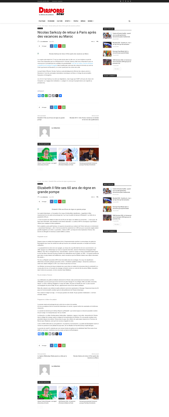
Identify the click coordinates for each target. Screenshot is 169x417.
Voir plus (116, 69)
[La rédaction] (38, 41)
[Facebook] (123, 1)
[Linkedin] (128, 1)
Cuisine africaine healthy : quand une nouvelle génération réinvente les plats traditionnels (122, 35)
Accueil (39, 26)
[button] (129, 21)
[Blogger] (121, 1)
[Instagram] (126, 1)
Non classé (45, 26)
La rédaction (44, 41)
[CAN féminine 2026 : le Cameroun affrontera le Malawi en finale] (68, 154)
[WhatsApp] (64, 46)
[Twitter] (130, 1)
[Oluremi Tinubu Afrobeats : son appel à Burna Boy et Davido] (47, 154)
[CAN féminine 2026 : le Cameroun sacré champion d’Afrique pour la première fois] (107, 62)
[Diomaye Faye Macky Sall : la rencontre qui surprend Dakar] (107, 53)
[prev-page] (38, 169)
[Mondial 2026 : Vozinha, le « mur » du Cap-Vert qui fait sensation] (107, 45)
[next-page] (41, 169)
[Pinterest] (60, 46)
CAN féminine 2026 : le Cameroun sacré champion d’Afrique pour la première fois (122, 61)
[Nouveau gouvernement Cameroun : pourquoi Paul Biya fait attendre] (89, 154)
